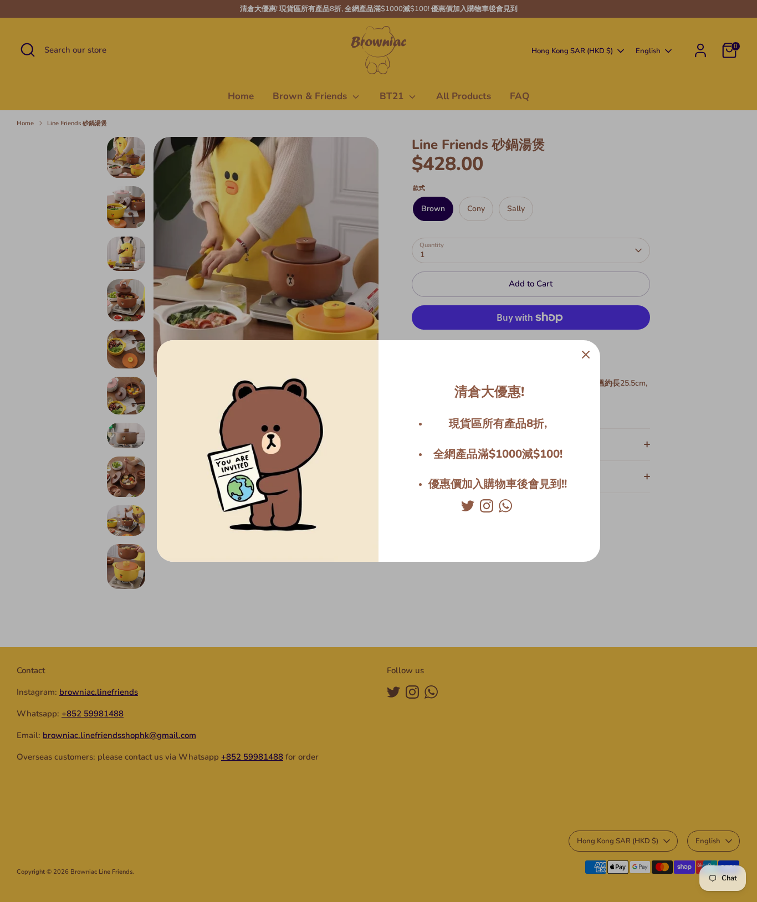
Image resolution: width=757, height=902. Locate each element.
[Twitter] (467, 505)
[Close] (586, 354)
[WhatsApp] (505, 505)
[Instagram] (486, 505)
